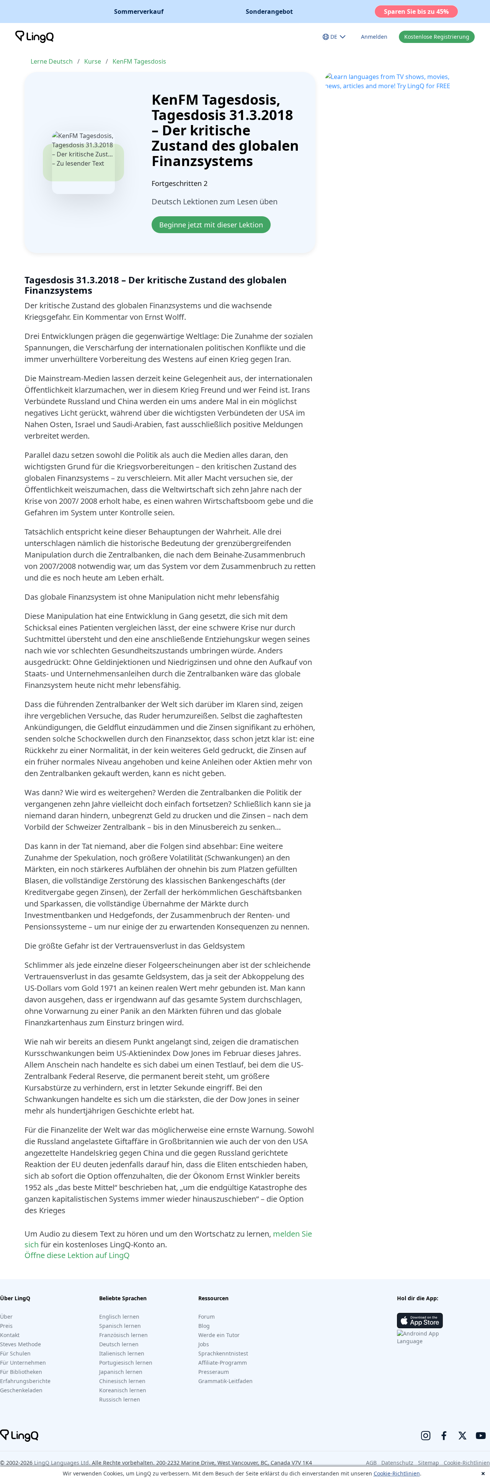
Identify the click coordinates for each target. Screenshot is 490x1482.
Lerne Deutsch (52, 61)
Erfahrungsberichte (25, 1381)
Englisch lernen (119, 1316)
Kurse (92, 61)
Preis (6, 1325)
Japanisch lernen (120, 1371)
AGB (371, 1462)
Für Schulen (15, 1353)
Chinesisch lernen (122, 1381)
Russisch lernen (119, 1399)
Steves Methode (20, 1344)
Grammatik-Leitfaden (225, 1381)
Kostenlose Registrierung (436, 36)
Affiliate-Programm (222, 1362)
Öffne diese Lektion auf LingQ (77, 1255)
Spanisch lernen (120, 1325)
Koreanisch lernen (122, 1390)
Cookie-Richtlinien (397, 1473)
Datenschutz (397, 1462)
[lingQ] (34, 37)
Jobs (203, 1344)
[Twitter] (462, 1435)
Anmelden (374, 36)
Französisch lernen (123, 1335)
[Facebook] (444, 1435)
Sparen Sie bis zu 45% (416, 11)
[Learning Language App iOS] (420, 1320)
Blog (204, 1325)
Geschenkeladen (21, 1390)
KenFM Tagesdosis (139, 61)
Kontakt (10, 1335)
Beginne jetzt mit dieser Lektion (211, 224)
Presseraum (213, 1371)
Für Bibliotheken (21, 1371)
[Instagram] (425, 1435)
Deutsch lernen (119, 1344)
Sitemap (428, 1462)
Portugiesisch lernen (125, 1362)
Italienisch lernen (121, 1353)
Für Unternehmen (23, 1362)
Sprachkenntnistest (223, 1353)
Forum (206, 1316)
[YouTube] (481, 1435)
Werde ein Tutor (219, 1335)
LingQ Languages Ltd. (62, 1462)
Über (6, 1316)
